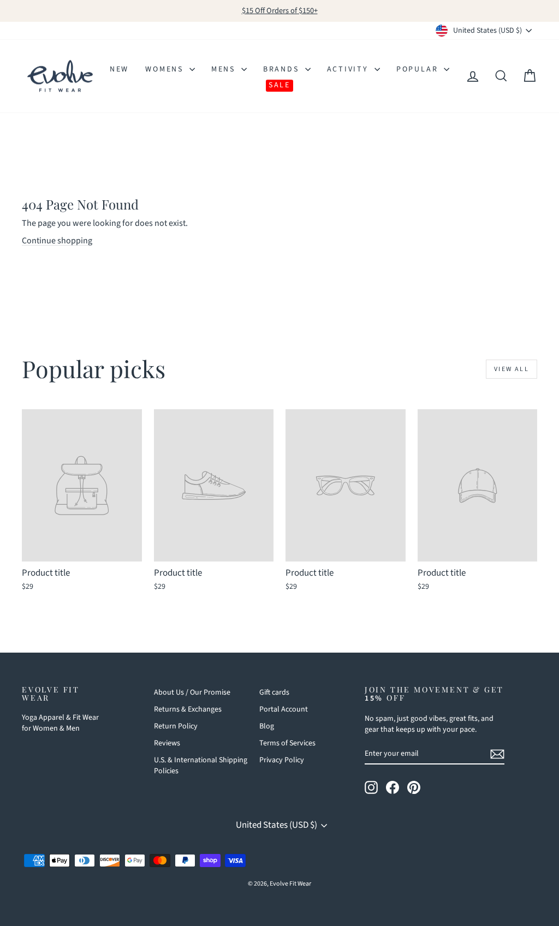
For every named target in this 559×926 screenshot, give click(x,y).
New (119, 69)
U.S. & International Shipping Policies (200, 765)
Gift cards (274, 692)
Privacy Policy (281, 760)
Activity (349, 69)
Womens (166, 69)
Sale (279, 85)
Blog (266, 726)
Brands (282, 69)
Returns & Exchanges (188, 709)
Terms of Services (287, 743)
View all (511, 369)
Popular (418, 69)
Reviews (167, 743)
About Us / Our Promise (192, 692)
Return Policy (176, 726)
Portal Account (283, 709)
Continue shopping (57, 241)
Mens (225, 69)
